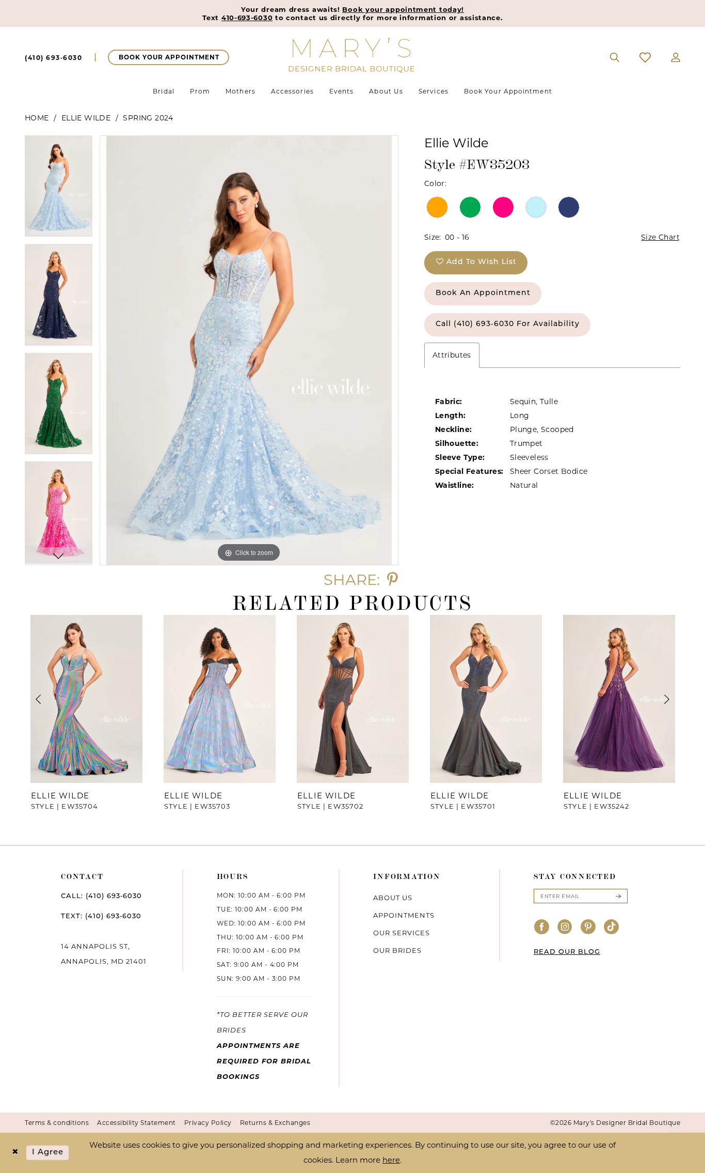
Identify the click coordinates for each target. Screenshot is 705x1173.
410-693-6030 (247, 17)
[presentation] (86, 699)
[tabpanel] (58, 189)
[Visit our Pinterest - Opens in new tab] (588, 927)
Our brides (397, 950)
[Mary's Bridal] (352, 54)
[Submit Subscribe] (618, 896)
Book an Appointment (483, 293)
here (391, 1160)
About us (392, 897)
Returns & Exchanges (275, 1122)
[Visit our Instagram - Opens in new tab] (565, 927)
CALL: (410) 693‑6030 (101, 896)
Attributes (451, 355)
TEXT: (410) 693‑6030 (101, 916)
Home (37, 117)
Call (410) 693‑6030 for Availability (508, 324)
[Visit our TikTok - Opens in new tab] (611, 927)
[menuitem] (53, 57)
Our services (401, 933)
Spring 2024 (148, 117)
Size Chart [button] (660, 237)
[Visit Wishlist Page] (645, 57)
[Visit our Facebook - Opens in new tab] (542, 927)
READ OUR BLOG (567, 952)
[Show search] (615, 57)
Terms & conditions (57, 1122)
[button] (676, 57)
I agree (48, 1152)
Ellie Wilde (85, 117)
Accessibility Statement (136, 1122)
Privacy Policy (208, 1122)
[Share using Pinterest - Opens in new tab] (392, 580)
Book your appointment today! (403, 9)
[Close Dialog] (15, 1153)
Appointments (404, 915)
